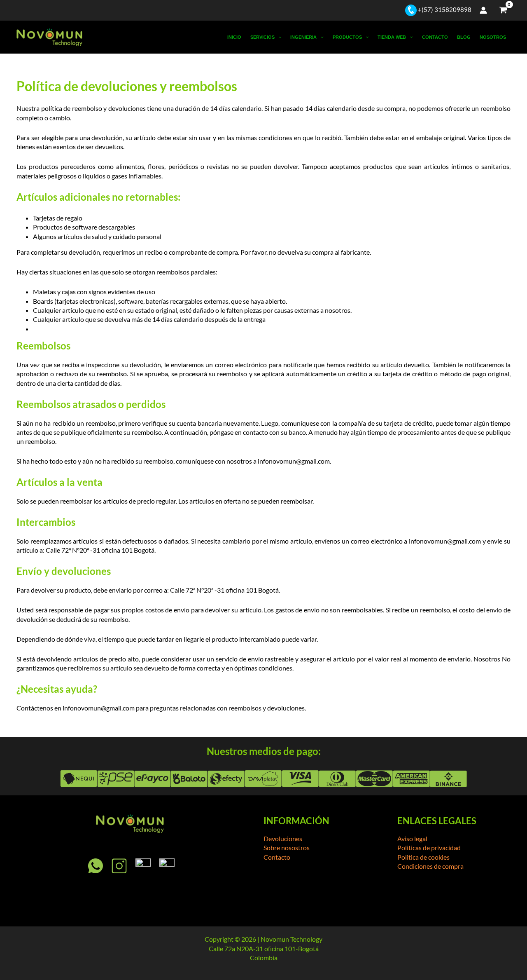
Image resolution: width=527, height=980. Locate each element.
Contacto (435, 37)
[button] (278, 37)
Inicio (234, 37)
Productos (347, 37)
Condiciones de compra (430, 866)
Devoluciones (283, 838)
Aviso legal (412, 838)
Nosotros (493, 37)
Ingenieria (303, 37)
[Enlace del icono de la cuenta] (483, 10)
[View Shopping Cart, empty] (503, 10)
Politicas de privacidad (429, 847)
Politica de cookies (423, 857)
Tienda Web (392, 37)
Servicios (262, 37)
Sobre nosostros (287, 847)
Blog (464, 37)
